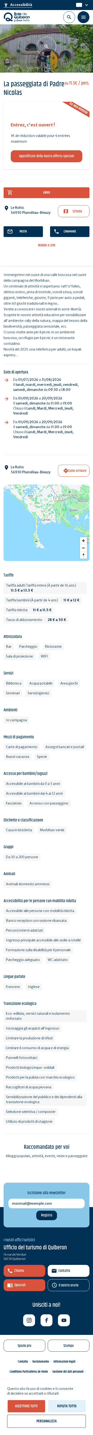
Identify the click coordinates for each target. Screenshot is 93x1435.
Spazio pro (24, 1346)
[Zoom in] (83, 540)
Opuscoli (19, 1285)
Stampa (68, 1346)
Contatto (64, 1271)
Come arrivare (77, 471)
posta (23, 231)
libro (46, 192)
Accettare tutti (26, 1406)
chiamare (70, 231)
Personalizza (46, 1421)
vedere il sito (46, 245)
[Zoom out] (83, 547)
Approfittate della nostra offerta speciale (46, 156)
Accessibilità (18, 5)
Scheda (77, 211)
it (78, 5)
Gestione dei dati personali (67, 1371)
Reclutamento (40, 1361)
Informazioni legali (64, 1361)
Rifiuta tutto (67, 1406)
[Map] (46, 523)
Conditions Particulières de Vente (29, 1371)
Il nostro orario (68, 1285)
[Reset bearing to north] (83, 555)
